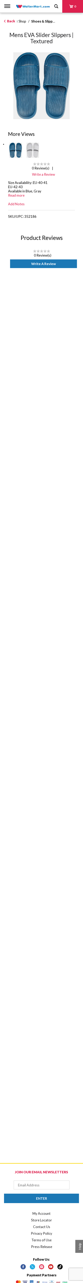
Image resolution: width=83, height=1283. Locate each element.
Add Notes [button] (16, 204)
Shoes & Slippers (44, 21)
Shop (22, 21)
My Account (41, 1213)
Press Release (41, 1247)
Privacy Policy (41, 1233)
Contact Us (41, 1227)
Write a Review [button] (43, 174)
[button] (15, 150)
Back (10, 21)
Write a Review (43, 264)
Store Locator (41, 1220)
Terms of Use (41, 1240)
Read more (16, 195)
